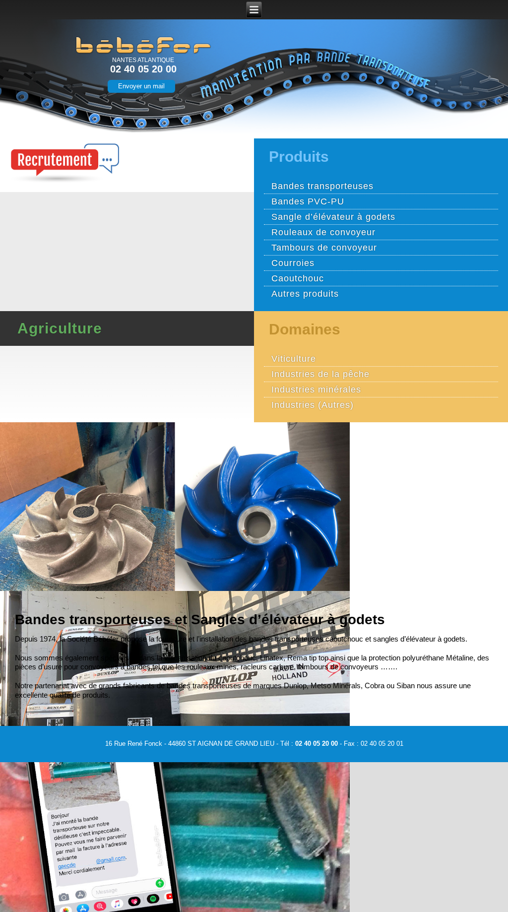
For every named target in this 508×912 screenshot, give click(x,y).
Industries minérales (316, 389)
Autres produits (305, 294)
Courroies (293, 263)
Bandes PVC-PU (307, 201)
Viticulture (293, 359)
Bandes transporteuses (322, 186)
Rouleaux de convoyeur (323, 232)
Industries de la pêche (320, 374)
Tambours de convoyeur (324, 248)
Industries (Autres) (312, 405)
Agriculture (59, 328)
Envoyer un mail (141, 86)
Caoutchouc (297, 278)
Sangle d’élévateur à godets (333, 217)
